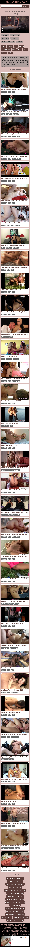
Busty (20, 49)
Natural (21, 46)
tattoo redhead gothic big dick (15, 911)
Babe (25, 49)
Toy (16, 46)
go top (22, 925)
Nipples (4, 53)
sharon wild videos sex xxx (15, 920)
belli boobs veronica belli (21, 917)
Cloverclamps (6, 49)
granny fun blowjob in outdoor (15, 899)
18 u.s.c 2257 (10, 924)
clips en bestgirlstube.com (14, 928)
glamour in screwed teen (15, 881)
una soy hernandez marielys (15, 878)
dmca (18, 925)
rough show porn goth (15, 887)
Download (19, 41)
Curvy (14, 49)
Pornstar (10, 46)
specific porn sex (7, 917)
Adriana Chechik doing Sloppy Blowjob (14, 930)
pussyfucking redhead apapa (15, 896)
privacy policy (19, 924)
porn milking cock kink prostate (15, 914)
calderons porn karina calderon (15, 908)
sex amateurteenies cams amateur (15, 890)
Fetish (10, 53)
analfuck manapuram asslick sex (15, 902)
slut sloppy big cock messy (15, 893)
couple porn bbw (15, 905)
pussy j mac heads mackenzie (15, 884)
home (3, 924)
